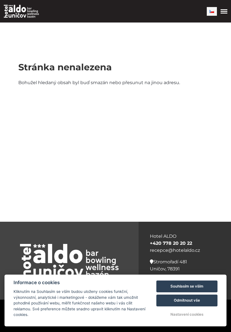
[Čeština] (212, 11)
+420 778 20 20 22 (171, 243)
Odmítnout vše (187, 300)
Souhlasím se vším (186, 286)
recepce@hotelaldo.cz (175, 250)
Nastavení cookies (186, 314)
